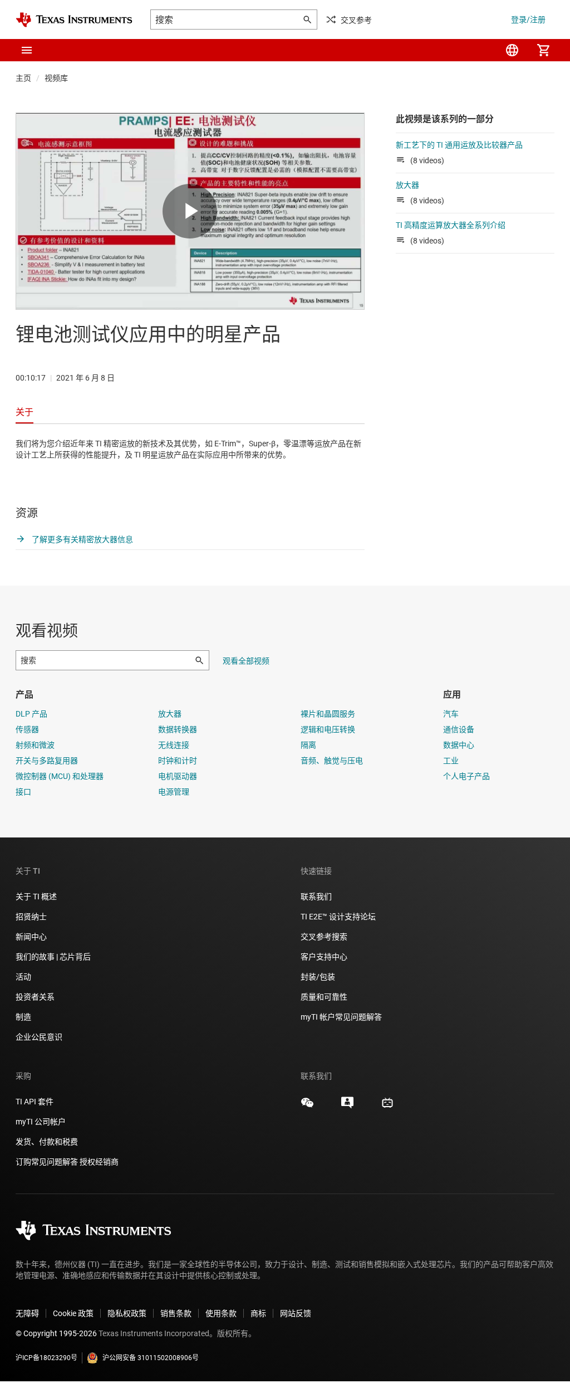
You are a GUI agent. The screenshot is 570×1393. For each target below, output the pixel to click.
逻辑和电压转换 (328, 729)
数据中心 (458, 745)
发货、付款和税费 (47, 1141)
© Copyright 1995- (56, 1333)
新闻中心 (31, 936)
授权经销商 (99, 1161)
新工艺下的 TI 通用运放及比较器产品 (459, 144)
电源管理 (173, 791)
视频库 (56, 78)
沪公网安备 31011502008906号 (150, 1358)
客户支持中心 (324, 956)
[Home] (74, 19)
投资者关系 (35, 996)
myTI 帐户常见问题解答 (341, 1016)
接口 (23, 791)
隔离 (308, 745)
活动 (23, 976)
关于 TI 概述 (36, 896)
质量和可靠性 (325, 996)
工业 (451, 760)
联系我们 (316, 896)
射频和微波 (35, 745)
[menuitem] (512, 50)
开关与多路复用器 (47, 760)
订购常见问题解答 (47, 1161)
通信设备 (458, 729)
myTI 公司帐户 (41, 1121)
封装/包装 (318, 976)
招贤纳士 (31, 916)
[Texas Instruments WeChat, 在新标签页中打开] (307, 1106)
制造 (23, 1016)
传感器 (27, 729)
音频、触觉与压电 (332, 760)
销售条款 (175, 1313)
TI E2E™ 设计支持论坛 (338, 916)
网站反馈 (295, 1313)
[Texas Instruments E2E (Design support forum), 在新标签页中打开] (347, 1106)
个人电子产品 (466, 776)
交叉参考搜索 (324, 936)
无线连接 (173, 745)
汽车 (451, 713)
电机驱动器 (177, 776)
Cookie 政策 (73, 1313)
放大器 (407, 185)
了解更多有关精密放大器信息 (81, 539)
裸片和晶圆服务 (328, 713)
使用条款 (221, 1313)
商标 (258, 1313)
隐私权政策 (126, 1313)
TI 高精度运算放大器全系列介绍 (450, 225)
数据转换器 (177, 729)
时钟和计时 (177, 760)
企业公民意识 (39, 1036)
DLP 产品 (31, 713)
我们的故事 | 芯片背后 (53, 956)
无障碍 (27, 1313)
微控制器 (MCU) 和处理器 (60, 776)
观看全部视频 (246, 660)
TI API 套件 (34, 1101)
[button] (26, 50)
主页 (23, 78)
